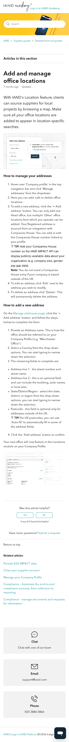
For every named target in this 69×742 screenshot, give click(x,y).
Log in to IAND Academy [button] (45, 8)
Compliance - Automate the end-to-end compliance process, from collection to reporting (29, 588)
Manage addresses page (29, 313)
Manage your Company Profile (22, 577)
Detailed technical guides (48, 41)
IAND (6, 41)
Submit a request (49, 533)
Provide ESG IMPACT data (20, 563)
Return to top (11, 544)
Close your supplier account (21, 570)
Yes (25, 515)
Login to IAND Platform (23, 734)
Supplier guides (22, 41)
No (44, 515)
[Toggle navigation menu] (31, 4)
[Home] (16, 6)
